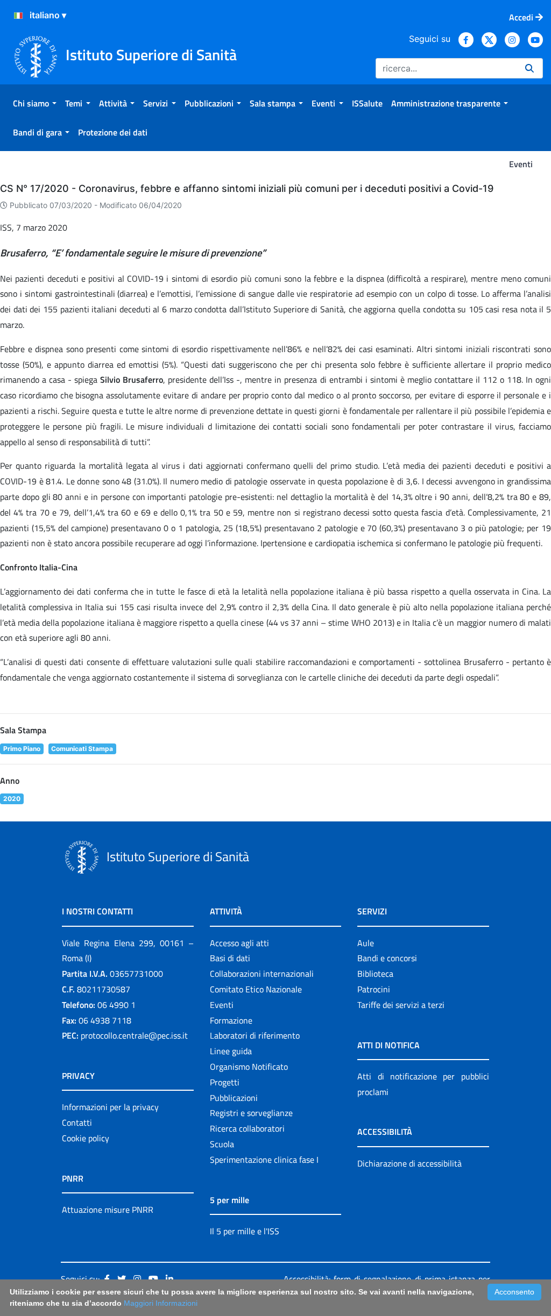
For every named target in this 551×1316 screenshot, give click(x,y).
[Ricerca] (529, 68)
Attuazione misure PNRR (107, 1209)
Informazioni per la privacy (110, 1106)
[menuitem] (35, 103)
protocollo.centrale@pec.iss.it (134, 1035)
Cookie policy (85, 1138)
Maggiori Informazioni (160, 1303)
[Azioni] (18, 15)
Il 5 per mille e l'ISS (244, 1231)
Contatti (77, 1122)
